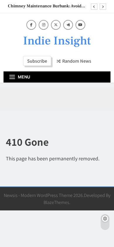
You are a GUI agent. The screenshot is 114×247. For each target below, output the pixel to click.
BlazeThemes (56, 202)
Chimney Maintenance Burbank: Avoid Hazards (44, 6)
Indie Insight (57, 40)
